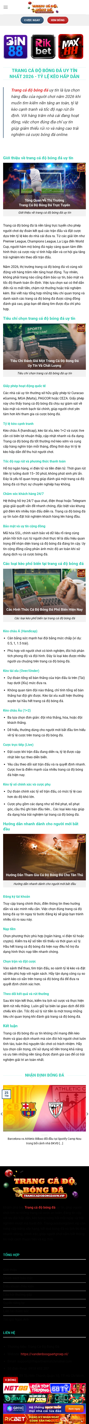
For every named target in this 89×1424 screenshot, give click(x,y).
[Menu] (5, 7)
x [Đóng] (10, 1380)
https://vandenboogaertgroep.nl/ (45, 1354)
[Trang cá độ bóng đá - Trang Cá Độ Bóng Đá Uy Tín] (44, 7)
